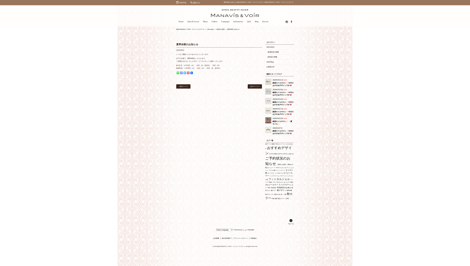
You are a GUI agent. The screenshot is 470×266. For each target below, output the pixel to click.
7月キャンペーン (280, 144)
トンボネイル (279, 173)
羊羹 (272, 198)
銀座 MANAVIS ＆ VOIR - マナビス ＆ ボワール (190, 29)
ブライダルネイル (277, 182)
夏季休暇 (289, 190)
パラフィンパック (284, 176)
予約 (269, 187)
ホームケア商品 (288, 182)
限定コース (281, 198)
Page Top (291, 224)
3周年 (273, 144)
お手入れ (285, 154)
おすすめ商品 (273, 154)
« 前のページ (183, 86)
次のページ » (254, 86)
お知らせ (291, 154)
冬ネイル (268, 190)
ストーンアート (280, 170)
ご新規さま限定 (281, 164)
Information (210, 29)
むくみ (284, 167)
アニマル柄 (271, 170)
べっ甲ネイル (278, 167)
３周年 (287, 198)
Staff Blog (270, 62)
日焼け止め (277, 194)
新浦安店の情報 (273, 52)
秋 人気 (283, 194)
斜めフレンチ (269, 194)
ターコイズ (271, 173)
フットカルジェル (279, 179)
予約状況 (273, 187)
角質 (276, 198)
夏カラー (273, 190)
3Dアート (268, 144)
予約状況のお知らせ (285, 187)
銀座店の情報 (221, 29)
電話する (196, 3)
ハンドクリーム (274, 176)
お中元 (280, 154)
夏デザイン (281, 190)
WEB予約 (182, 3)
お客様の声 (270, 67)
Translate (250, 230)
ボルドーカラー (271, 185)
